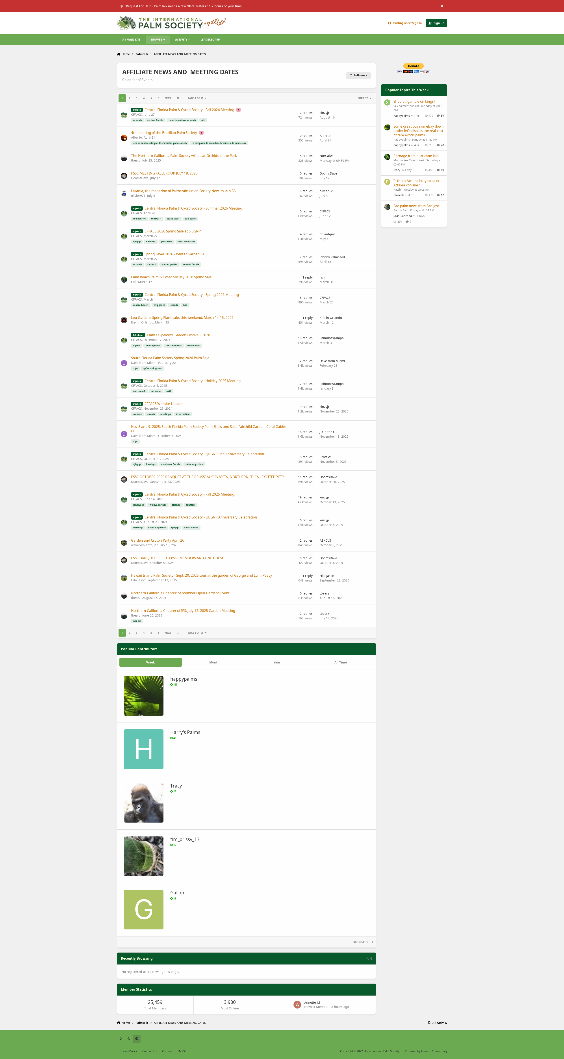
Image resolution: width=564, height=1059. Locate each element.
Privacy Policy (128, 1051)
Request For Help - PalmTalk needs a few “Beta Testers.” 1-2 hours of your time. (184, 6)
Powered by (426, 1051)
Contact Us (149, 1051)
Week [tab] (150, 662)
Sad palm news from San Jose (416, 206)
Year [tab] (277, 662)
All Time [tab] (340, 662)
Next (168, 98)
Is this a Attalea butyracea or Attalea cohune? (416, 183)
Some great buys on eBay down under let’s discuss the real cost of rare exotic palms (418, 130)
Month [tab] (214, 662)
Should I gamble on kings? (414, 101)
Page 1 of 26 (195, 98)
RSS (183, 1051)
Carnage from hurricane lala (416, 156)
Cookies (167, 1051)
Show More (361, 942)
